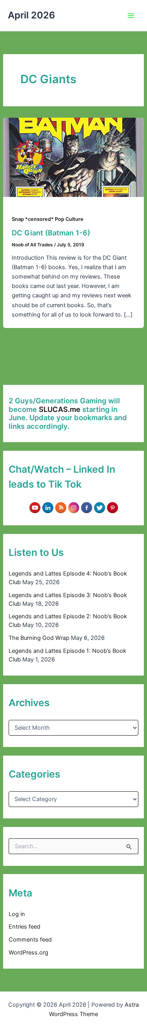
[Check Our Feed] (60, 507)
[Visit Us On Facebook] (86, 507)
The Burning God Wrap (39, 637)
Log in (17, 914)
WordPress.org (28, 952)
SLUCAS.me (59, 409)
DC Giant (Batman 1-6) (51, 232)
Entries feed (24, 926)
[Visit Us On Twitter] (99, 507)
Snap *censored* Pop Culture (47, 219)
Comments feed (30, 939)
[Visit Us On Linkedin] (47, 507)
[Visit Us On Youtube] (34, 507)
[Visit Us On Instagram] (73, 507)
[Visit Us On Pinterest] (112, 507)
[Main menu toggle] (131, 15)
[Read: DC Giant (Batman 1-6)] (73, 156)
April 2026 (31, 15)
